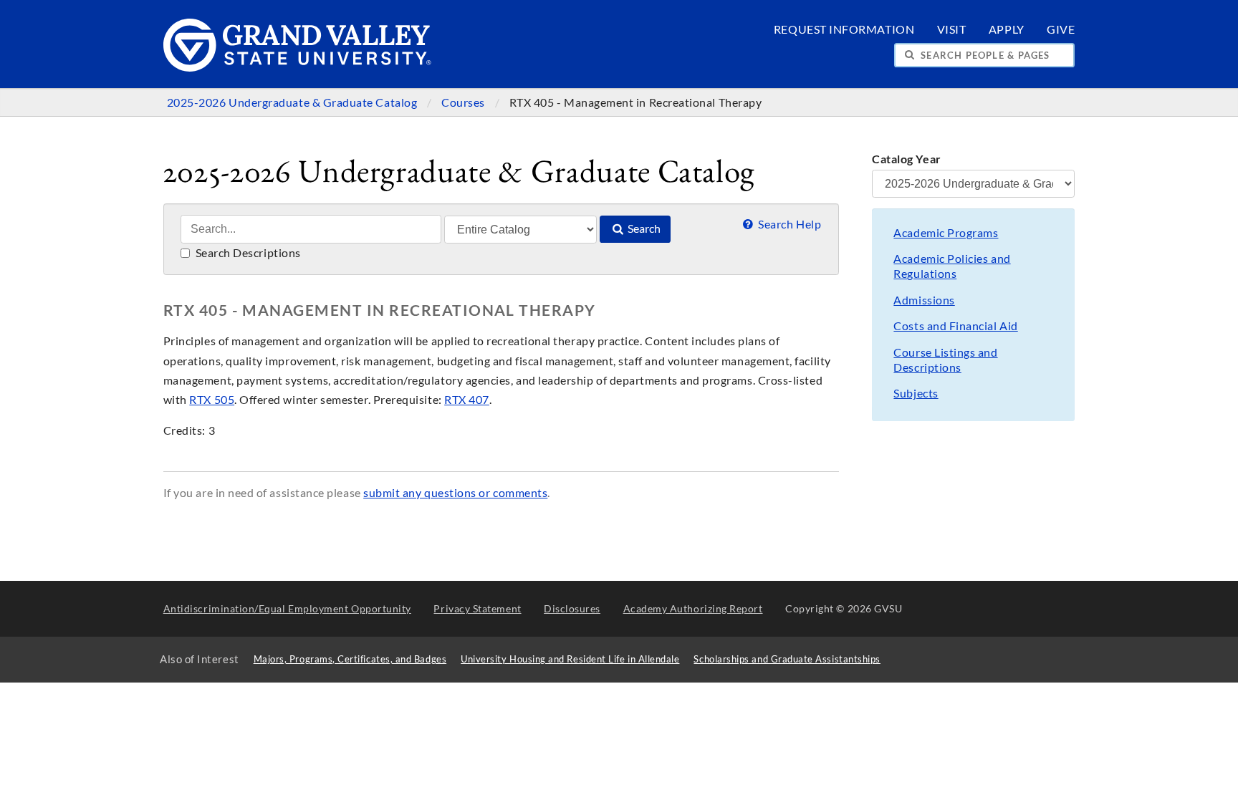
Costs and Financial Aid (955, 325)
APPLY (1007, 29)
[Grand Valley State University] (297, 67)
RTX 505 (211, 399)
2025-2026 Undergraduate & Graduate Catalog (293, 102)
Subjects (915, 393)
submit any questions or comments (455, 492)
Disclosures (572, 608)
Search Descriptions (247, 252)
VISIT (951, 29)
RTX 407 (466, 399)
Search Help (788, 224)
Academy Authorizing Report (693, 608)
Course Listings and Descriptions (945, 360)
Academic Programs (945, 232)
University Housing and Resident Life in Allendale (570, 659)
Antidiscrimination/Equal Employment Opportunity (287, 608)
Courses (464, 102)
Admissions (923, 300)
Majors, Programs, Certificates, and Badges (350, 659)
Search (643, 228)
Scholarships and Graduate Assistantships (787, 659)
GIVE (1061, 29)
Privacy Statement (477, 608)
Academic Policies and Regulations (951, 266)
